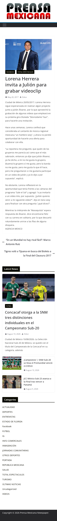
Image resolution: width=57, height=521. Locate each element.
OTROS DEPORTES (11, 455)
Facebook (10, 72)
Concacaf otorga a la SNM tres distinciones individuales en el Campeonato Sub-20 (26, 320)
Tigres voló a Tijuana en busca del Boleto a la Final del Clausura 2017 (27, 253)
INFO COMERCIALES (12, 440)
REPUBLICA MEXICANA (13, 465)
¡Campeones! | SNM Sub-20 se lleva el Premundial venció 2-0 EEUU (38, 362)
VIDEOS (6, 493)
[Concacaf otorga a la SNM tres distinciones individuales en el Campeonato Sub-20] (28, 287)
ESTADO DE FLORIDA (12, 421)
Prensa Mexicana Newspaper (34, 512)
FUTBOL (9, 306)
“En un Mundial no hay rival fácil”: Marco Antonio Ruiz (28, 242)
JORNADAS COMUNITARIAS (15, 450)
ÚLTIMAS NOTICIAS (11, 484)
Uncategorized (9, 489)
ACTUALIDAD (8, 407)
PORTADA (7, 460)
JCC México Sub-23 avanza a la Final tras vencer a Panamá (37, 381)
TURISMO (7, 479)
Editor (24, 97)
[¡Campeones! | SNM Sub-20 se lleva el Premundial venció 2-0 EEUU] (11, 365)
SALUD (5, 469)
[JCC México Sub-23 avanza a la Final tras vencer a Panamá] (11, 383)
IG (3, 436)
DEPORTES (7, 411)
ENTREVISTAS (8, 416)
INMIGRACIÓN (9, 445)
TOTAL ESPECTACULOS (25, 72)
